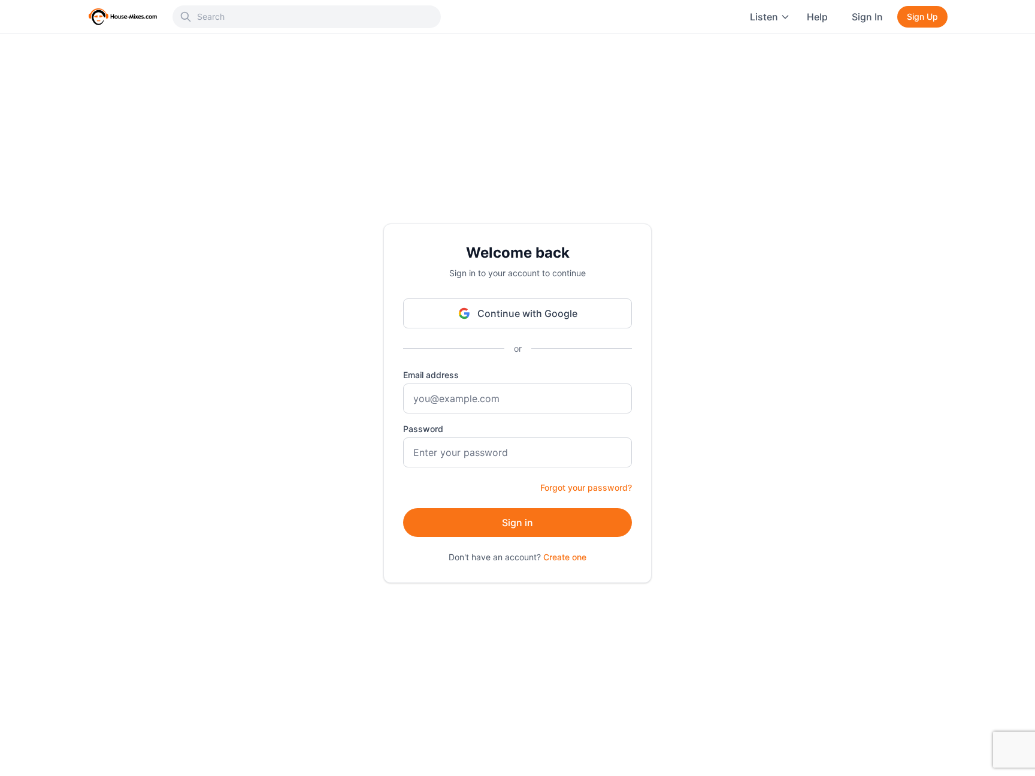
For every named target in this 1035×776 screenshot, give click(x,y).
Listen (764, 17)
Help (817, 17)
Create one (564, 557)
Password (423, 429)
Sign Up (922, 16)
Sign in (517, 523)
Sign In (867, 17)
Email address (431, 375)
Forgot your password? (586, 487)
